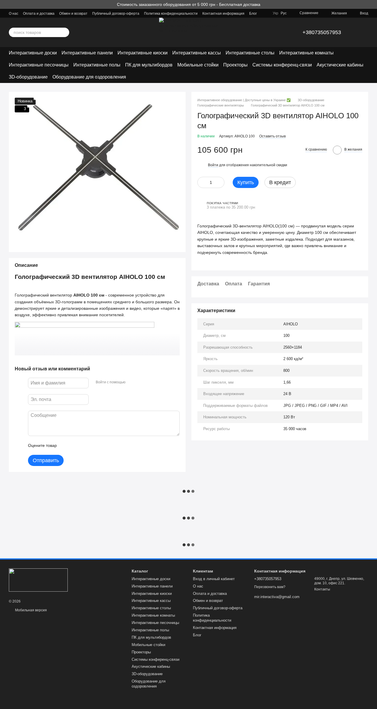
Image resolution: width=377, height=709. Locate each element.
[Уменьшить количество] (202, 182)
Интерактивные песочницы (39, 64)
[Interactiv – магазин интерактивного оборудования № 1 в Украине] (38, 579)
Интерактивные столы (250, 52)
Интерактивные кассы (196, 52)
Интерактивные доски (33, 52)
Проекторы (235, 64)
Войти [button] (213, 165)
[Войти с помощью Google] (141, 382)
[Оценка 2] (76, 445)
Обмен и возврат (73, 13)
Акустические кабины (340, 64)
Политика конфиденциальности (171, 13)
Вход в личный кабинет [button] (214, 579)
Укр (275, 13)
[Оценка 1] (66, 445)
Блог (253, 13)
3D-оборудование (28, 76)
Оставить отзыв (272, 136)
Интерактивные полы (96, 64)
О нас (13, 13)
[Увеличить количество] (220, 182)
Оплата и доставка (38, 13)
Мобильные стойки (198, 64)
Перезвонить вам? (269, 587)
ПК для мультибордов (149, 64)
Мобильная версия (30, 610)
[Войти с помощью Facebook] (131, 382)
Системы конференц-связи (282, 64)
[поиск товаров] (64, 32)
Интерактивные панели (87, 52)
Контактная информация (223, 13)
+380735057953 (321, 32)
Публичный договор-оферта (115, 13)
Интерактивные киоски (143, 52)
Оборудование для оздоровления (89, 76)
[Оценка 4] (95, 445)
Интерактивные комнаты (306, 52)
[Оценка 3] (85, 445)
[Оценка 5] (104, 445)
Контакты (322, 589)
